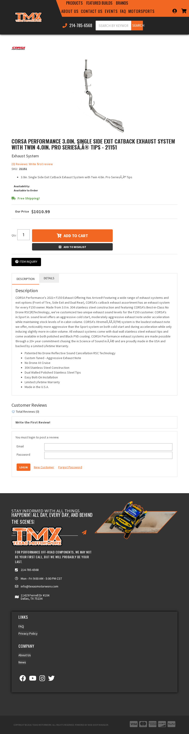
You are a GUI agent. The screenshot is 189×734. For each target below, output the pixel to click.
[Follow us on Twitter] (51, 679)
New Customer (44, 467)
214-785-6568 (30, 570)
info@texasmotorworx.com (39, 586)
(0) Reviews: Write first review (32, 164)
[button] (74, 3)
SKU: (15, 169)
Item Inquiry (28, 261)
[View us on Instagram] (42, 679)
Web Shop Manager (98, 724)
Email (20, 446)
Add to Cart (76, 235)
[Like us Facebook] (23, 679)
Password (23, 454)
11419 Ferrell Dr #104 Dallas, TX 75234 (35, 597)
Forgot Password (70, 467)
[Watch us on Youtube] (32, 679)
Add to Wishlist (75, 247)
